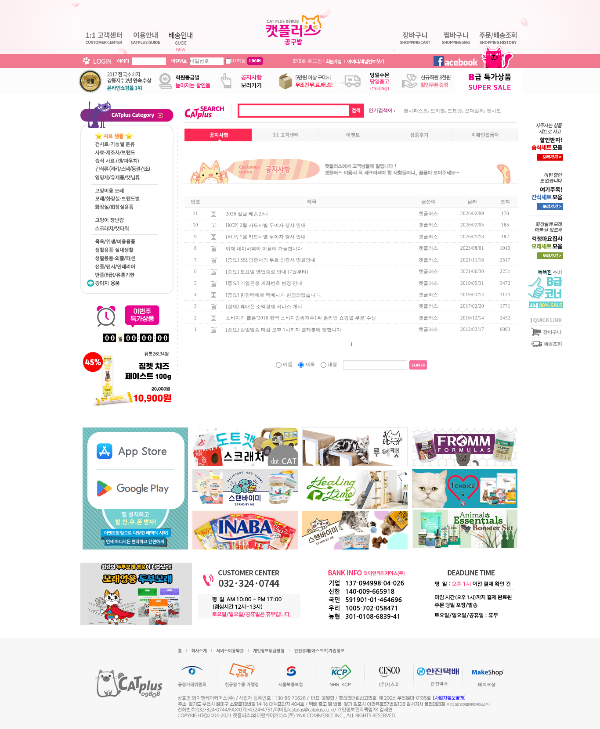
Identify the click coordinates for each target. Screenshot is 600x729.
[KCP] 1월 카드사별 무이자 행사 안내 (266, 236)
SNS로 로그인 (307, 60)
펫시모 (494, 110)
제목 (310, 364)
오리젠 (437, 110)
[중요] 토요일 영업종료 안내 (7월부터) (267, 271)
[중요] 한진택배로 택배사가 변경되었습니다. (274, 294)
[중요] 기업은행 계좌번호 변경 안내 (264, 283)
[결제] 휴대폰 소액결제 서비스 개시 (264, 306)
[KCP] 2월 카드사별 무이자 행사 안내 (266, 225)
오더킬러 (474, 110)
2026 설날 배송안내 (247, 213)
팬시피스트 (416, 110)
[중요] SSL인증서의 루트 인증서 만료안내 (270, 259)
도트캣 (455, 110)
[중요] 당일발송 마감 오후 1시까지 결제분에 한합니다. (284, 329)
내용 (332, 364)
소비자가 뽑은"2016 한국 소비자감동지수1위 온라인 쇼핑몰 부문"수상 (301, 317)
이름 (288, 364)
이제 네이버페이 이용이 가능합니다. (265, 248)
